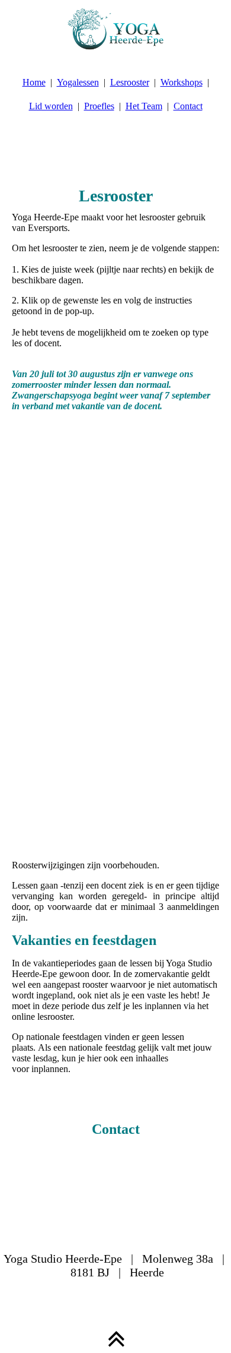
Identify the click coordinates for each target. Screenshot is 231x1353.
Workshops (182, 82)
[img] (115, 29)
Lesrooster (129, 82)
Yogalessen (78, 82)
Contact (188, 106)
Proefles (99, 106)
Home (34, 82)
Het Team (144, 106)
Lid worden (51, 106)
